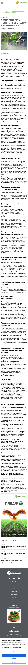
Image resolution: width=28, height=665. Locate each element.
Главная (2, 11)
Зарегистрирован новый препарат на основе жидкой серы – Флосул (12, 561)
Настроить (14, 658)
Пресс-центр (8, 11)
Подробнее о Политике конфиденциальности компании (13, 651)
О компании (14, 581)
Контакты (14, 600)
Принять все (14, 655)
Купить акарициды (11, 145)
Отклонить (14, 662)
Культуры (14, 588)
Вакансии (14, 597)
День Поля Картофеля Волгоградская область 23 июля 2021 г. (13, 554)
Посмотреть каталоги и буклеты (14, 606)
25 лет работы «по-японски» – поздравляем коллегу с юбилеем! (14, 547)
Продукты (14, 584)
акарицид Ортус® (11, 154)
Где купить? (14, 594)
